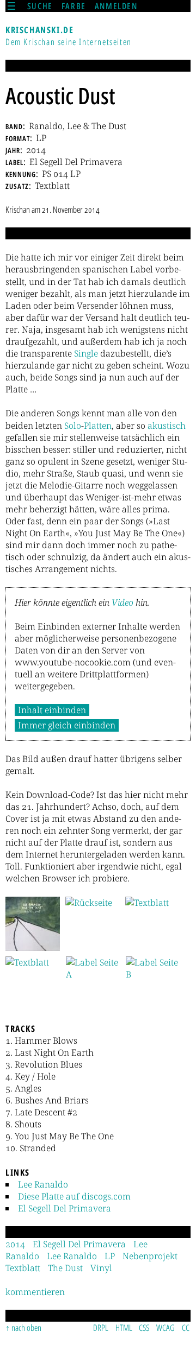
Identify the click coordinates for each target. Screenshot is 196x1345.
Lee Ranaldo (43, 1184)
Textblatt (22, 1268)
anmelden (116, 6)
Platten (98, 426)
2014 (15, 1244)
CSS (144, 1328)
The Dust (65, 1268)
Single (86, 353)
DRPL (100, 1328)
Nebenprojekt (149, 1256)
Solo (72, 426)
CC (185, 1328)
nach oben (26, 1328)
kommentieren (35, 1292)
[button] (32, 924)
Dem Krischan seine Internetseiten (68, 42)
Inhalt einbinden (52, 710)
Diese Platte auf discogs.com (74, 1196)
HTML (123, 1328)
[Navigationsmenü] (11, 6)
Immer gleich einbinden (66, 725)
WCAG (165, 1328)
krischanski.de (39, 30)
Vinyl (101, 1268)
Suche (40, 6)
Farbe (74, 6)
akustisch (167, 426)
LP (110, 1256)
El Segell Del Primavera (64, 1208)
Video (122, 602)
